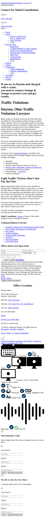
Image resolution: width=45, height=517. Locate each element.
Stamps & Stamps (20, 153)
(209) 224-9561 (6, 26)
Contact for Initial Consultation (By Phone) (16, 341)
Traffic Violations (12, 233)
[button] (16, 356)
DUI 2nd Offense (12, 239)
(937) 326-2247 (6, 19)
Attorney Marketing (21, 333)
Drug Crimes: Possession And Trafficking (21, 229)
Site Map (13, 329)
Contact (20, 216)
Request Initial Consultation (11, 280)
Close (3, 276)
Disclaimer (5, 329)
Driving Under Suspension (15, 235)
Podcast (21, 329)
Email (3, 316)
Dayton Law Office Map (10, 319)
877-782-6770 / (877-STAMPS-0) (20, 304)
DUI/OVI (22, 171)
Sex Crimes (10, 231)
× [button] (1, 347)
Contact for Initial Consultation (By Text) (21, 342)
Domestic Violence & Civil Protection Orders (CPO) (25, 227)
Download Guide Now (15, 473)
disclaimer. (20, 260)
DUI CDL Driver (12, 241)
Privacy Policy (6, 278)
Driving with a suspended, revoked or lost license (23, 167)
